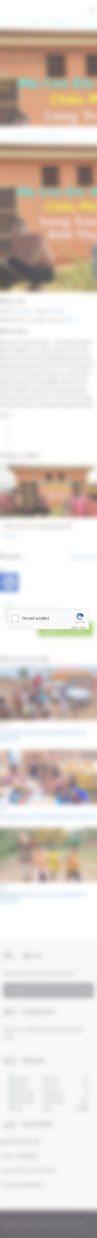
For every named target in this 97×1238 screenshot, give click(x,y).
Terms (82, 627)
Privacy (74, 627)
